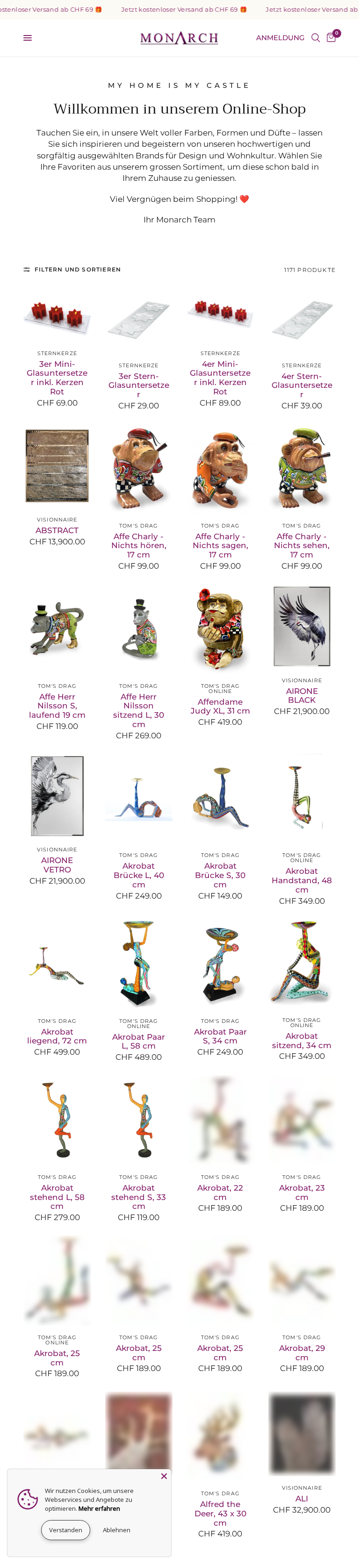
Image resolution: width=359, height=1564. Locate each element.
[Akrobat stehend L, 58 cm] (57, 1120)
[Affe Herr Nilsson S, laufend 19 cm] (57, 629)
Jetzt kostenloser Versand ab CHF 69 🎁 (170, 10)
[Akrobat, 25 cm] (57, 1280)
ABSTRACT (57, 530)
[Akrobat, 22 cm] (220, 1120)
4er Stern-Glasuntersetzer (302, 386)
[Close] (164, 1476)
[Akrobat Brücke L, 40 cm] (139, 799)
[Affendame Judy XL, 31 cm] (220, 629)
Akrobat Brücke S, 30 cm (220, 875)
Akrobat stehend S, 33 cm (138, 1197)
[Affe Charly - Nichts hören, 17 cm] (139, 469)
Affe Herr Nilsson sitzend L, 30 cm (138, 711)
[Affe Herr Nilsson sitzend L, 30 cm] (139, 629)
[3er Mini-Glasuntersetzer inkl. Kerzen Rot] (57, 313)
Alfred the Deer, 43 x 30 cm (220, 1514)
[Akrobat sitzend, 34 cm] (302, 963)
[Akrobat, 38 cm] (57, 1437)
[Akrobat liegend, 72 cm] (57, 964)
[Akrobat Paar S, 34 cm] (220, 964)
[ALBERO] (139, 1434)
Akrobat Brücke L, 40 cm (139, 875)
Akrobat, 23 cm (302, 1193)
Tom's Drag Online (220, 688)
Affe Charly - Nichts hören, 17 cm (138, 546)
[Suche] (315, 38)
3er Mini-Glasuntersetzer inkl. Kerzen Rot (57, 378)
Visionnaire (57, 519)
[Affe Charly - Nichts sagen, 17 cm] (220, 469)
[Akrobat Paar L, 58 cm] (139, 964)
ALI (301, 1498)
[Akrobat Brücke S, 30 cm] (220, 799)
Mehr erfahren (99, 1508)
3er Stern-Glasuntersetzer (138, 386)
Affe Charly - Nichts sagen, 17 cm (220, 546)
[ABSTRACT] (57, 466)
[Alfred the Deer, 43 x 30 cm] (220, 1437)
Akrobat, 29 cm (302, 1353)
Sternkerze (57, 353)
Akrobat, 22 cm (220, 1193)
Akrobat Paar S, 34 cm (220, 1037)
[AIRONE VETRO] (57, 796)
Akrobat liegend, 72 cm (57, 1037)
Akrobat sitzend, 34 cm (301, 1041)
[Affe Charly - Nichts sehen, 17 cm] (302, 469)
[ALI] (302, 1434)
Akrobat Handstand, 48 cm (302, 880)
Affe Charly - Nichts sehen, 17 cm (302, 546)
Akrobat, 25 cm (57, 1358)
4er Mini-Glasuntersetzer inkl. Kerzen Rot (220, 378)
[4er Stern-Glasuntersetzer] (302, 320)
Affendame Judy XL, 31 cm (220, 707)
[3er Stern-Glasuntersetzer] (139, 320)
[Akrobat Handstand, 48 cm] (302, 799)
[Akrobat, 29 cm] (302, 1280)
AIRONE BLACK (302, 696)
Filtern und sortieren (78, 269)
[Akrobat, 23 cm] (302, 1120)
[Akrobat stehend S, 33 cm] (139, 1120)
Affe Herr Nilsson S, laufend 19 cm (57, 706)
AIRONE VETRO (57, 865)
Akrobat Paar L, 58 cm (138, 1042)
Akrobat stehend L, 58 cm (57, 1197)
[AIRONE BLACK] (302, 626)
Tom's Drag (138, 525)
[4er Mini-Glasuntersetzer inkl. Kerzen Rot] (220, 313)
